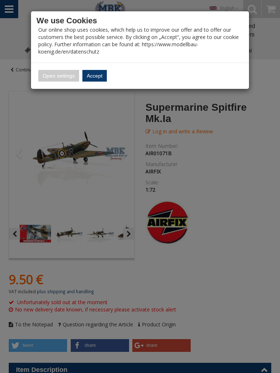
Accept (94, 76)
